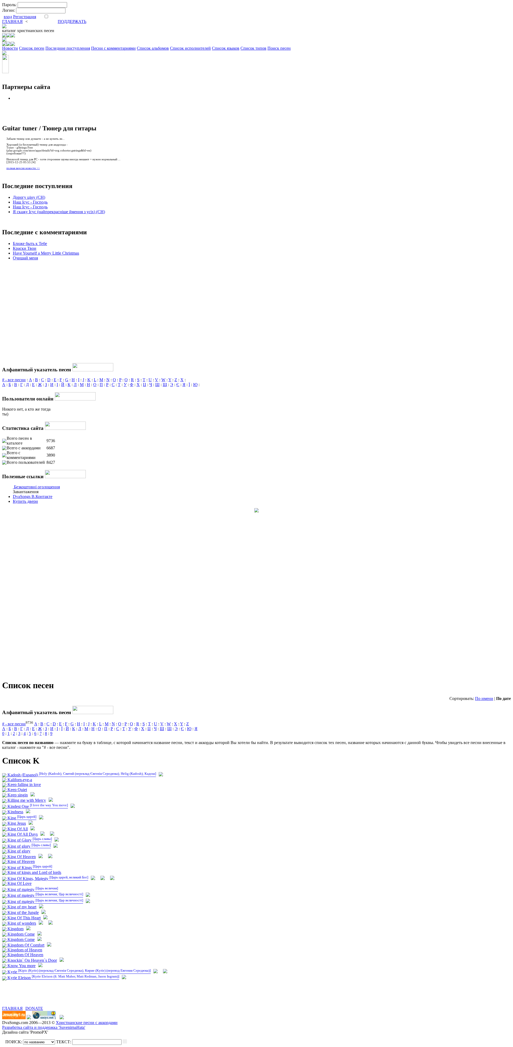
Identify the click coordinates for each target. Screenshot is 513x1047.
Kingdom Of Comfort (25, 945)
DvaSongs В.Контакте (32, 496)
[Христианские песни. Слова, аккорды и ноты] (4, 27)
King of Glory (29, 840)
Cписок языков (225, 48)
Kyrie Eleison (62, 977)
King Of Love (19, 883)
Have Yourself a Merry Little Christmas (46, 253)
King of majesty (32, 889)
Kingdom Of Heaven (24, 954)
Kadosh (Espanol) (81, 775)
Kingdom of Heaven (24, 950)
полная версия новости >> (23, 168)
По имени (484, 698)
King (21, 818)
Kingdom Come (20, 934)
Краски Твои (24, 248)
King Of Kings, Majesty (47, 878)
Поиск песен (279, 48)
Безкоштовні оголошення (37, 487)
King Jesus (16, 823)
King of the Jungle (22, 912)
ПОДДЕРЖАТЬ (72, 21)
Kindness (14, 811)
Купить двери (25, 501)
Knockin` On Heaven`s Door (31, 960)
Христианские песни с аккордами (87, 1022)
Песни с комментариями (113, 48)
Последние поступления (67, 48)
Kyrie (78, 972)
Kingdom (15, 929)
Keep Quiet (16, 789)
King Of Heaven (21, 856)
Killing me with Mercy (26, 800)
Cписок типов (253, 48)
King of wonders (21, 923)
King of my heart (21, 907)
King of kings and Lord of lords (33, 872)
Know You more (21, 965)
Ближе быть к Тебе (30, 243)
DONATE (34, 1008)
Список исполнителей (190, 48)
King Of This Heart (23, 918)
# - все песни (14, 379)
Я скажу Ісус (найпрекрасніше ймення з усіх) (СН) (59, 211)
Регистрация (24, 16)
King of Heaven (20, 861)
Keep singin (17, 795)
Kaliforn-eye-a (19, 779)
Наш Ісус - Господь (30, 202)
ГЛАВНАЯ (12, 21)
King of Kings (29, 867)
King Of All (17, 829)
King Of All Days (22, 834)
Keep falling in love (23, 784)
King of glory (28, 846)
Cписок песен (31, 48)
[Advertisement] (64, 998)
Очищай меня (25, 258)
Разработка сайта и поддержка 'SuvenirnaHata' (43, 1027)
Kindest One (37, 806)
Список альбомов (153, 48)
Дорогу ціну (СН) (29, 197)
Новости (10, 48)
